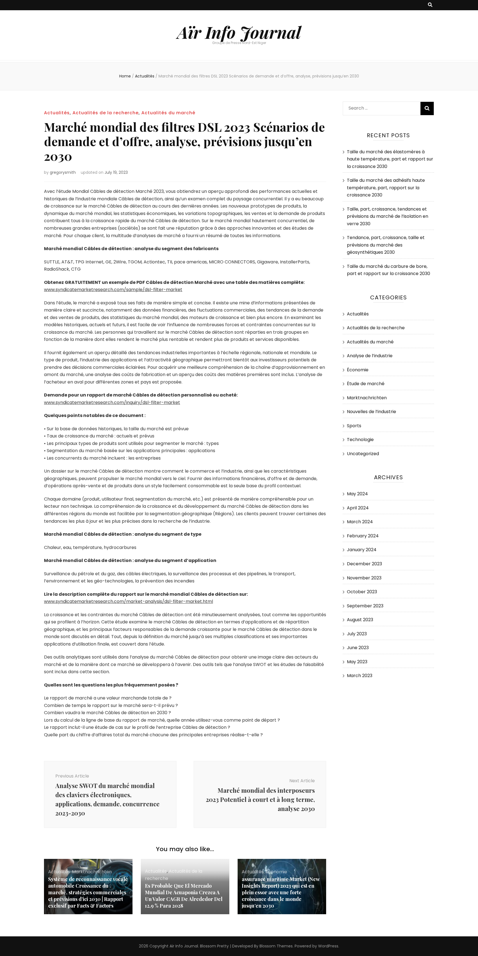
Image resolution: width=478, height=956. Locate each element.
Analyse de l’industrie (370, 356)
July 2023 (357, 634)
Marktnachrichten (92, 872)
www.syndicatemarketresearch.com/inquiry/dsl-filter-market (112, 402)
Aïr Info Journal (239, 32)
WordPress (328, 946)
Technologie (360, 439)
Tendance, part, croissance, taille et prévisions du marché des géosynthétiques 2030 (386, 244)
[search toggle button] (430, 5)
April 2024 (358, 508)
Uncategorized (363, 453)
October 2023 (362, 592)
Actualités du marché (168, 113)
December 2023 (364, 564)
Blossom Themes (276, 946)
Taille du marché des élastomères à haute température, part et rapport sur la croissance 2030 (390, 159)
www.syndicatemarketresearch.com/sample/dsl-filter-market (113, 289)
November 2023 (364, 578)
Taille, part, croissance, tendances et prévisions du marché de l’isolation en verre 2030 (387, 216)
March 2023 (359, 675)
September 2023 (365, 606)
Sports (354, 426)
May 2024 (357, 494)
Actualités (57, 113)
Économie (276, 872)
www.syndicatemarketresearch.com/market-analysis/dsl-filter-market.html (128, 601)
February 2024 (363, 536)
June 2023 (358, 647)
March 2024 (360, 522)
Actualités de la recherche (105, 113)
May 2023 (357, 662)
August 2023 (360, 619)
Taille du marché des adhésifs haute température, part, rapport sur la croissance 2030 (386, 187)
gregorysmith (63, 172)
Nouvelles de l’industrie (371, 411)
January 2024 (361, 549)
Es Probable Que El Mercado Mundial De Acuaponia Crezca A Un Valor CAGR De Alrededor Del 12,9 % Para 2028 (183, 895)
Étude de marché (366, 383)
